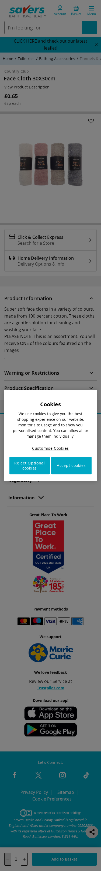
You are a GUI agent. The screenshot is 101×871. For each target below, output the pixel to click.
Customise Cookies (50, 448)
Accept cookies (71, 465)
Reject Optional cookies (29, 465)
